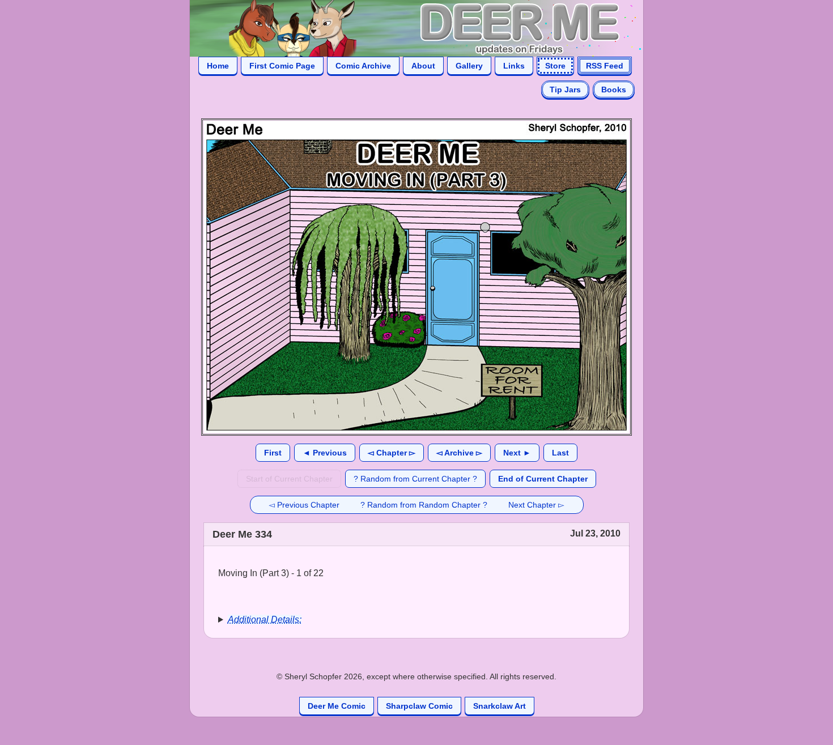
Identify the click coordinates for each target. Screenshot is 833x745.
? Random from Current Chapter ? (415, 478)
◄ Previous (325, 452)
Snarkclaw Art (499, 705)
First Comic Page (282, 65)
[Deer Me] (405, 27)
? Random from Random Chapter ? (423, 504)
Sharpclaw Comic (419, 705)
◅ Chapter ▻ (391, 452)
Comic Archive (363, 65)
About (423, 65)
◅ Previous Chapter (304, 504)
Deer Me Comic (337, 705)
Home (218, 65)
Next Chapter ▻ (536, 504)
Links (514, 65)
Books (613, 89)
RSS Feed (604, 65)
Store (555, 65)
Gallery (469, 65)
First (273, 452)
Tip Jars (565, 89)
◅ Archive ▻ (459, 452)
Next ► (517, 452)
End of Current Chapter (543, 478)
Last (560, 452)
